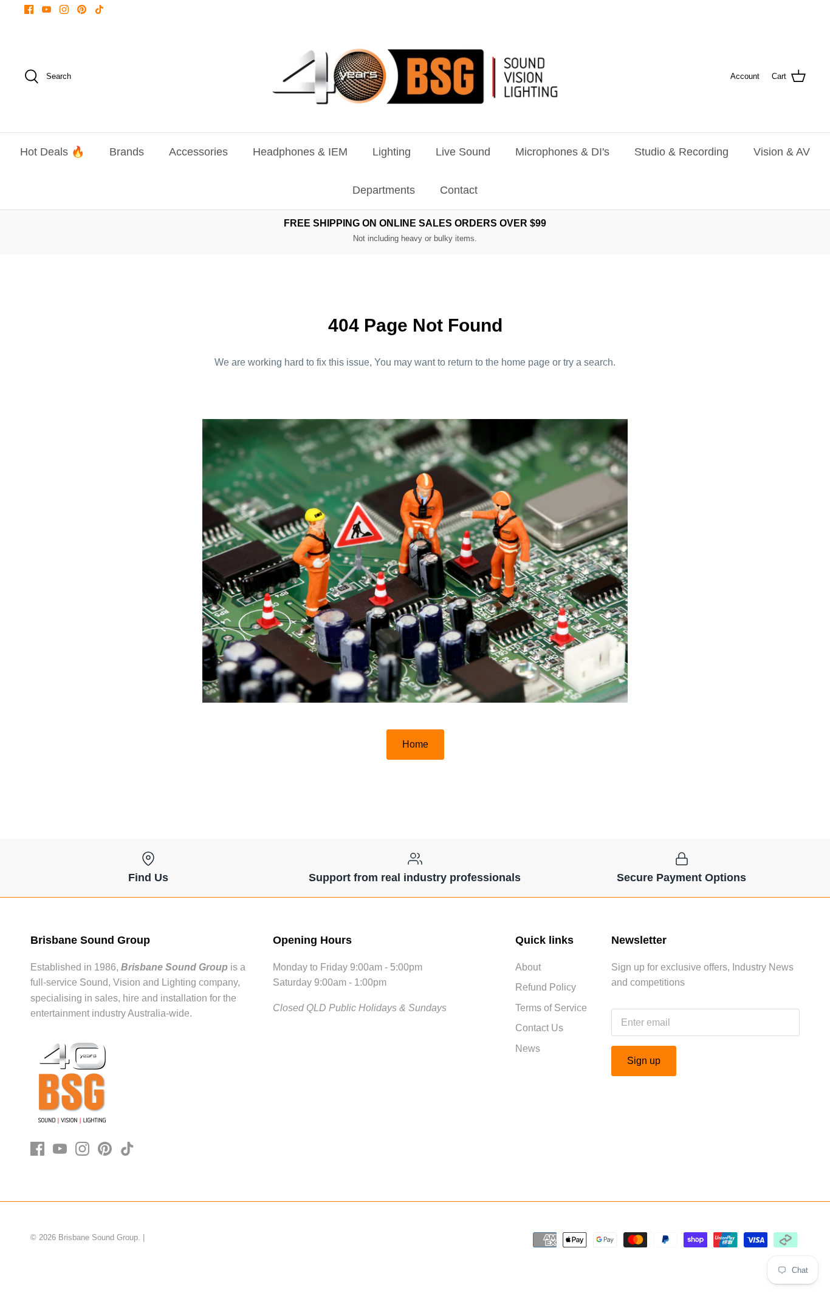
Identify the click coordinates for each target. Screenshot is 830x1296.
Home (415, 744)
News (527, 1048)
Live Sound (463, 152)
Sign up (643, 1061)
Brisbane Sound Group (98, 1237)
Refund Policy (545, 987)
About (528, 967)
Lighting (391, 152)
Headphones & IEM (300, 152)
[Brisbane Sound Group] (415, 76)
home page (525, 362)
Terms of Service (551, 1008)
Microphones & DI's (562, 152)
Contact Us (539, 1028)
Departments (383, 190)
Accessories (198, 152)
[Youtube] (46, 9)
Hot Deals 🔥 (52, 152)
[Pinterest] (81, 9)
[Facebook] (28, 9)
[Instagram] (64, 9)
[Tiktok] (99, 9)
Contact (459, 190)
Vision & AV (781, 152)
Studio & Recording (681, 152)
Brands (126, 152)
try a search (588, 362)
